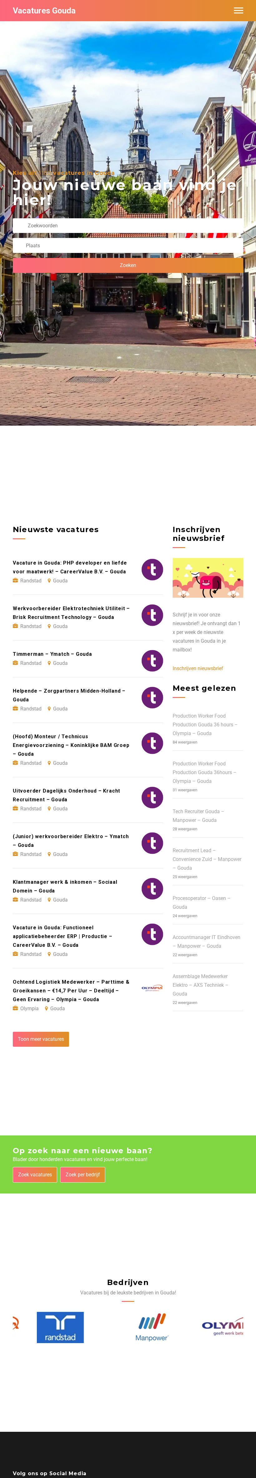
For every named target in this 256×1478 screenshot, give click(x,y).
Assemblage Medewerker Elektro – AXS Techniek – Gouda (201, 985)
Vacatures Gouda (44, 10)
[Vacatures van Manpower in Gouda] (128, 1327)
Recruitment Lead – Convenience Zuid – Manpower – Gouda (207, 859)
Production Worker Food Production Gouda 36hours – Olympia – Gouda (205, 772)
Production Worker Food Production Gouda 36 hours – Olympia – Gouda (205, 724)
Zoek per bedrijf (83, 1175)
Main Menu (238, 10)
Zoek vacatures (35, 1175)
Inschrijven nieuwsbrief (198, 668)
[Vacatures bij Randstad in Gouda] (36, 1327)
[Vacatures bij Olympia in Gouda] (210, 1327)
